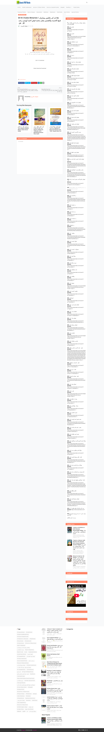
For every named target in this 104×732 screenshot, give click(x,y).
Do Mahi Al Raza (20, 709)
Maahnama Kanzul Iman (30, 698)
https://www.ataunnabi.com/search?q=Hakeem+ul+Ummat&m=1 (75, 183)
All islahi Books (22, 79)
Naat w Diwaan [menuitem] (31, 12)
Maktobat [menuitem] (46, 12)
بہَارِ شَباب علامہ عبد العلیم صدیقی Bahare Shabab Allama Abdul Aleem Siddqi (23, 129)
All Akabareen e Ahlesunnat (22, 638)
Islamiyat (35, 693)
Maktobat (19, 711)
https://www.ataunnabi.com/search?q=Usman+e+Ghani (75, 85)
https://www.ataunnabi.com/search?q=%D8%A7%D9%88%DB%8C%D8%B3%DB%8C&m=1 (76, 422)
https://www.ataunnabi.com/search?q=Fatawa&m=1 (75, 294)
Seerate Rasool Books (21, 654)
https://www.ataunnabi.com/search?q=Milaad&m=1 (75, 259)
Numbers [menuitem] (68, 7)
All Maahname (28, 693)
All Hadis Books (28, 641)
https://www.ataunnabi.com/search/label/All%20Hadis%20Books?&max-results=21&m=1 (76, 37)
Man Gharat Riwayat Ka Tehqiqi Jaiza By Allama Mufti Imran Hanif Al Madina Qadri (54, 663)
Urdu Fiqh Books (30, 669)
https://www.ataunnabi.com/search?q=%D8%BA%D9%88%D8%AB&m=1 (75, 155)
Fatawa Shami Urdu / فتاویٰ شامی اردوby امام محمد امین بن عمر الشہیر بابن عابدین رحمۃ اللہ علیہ (55, 690)
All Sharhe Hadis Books (31, 665)
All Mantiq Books (20, 698)
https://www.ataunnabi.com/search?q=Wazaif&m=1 (75, 279)
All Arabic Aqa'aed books (30, 680)
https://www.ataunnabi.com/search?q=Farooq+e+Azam (75, 78)
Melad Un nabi (20, 652)
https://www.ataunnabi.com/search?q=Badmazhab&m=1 (75, 191)
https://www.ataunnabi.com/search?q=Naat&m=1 (75, 272)
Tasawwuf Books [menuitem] (21, 12)
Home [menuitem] (19, 7)
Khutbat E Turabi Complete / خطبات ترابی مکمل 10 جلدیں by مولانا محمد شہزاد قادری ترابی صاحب (54, 673)
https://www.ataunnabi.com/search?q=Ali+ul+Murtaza (75, 92)
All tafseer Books (20, 689)
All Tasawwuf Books (21, 656)
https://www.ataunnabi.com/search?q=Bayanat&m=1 (75, 344)
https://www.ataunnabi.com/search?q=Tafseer (75, 30)
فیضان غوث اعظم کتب (31, 656)
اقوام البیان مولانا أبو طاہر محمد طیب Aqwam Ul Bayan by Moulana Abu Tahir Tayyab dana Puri (55, 129)
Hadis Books (34, 700)
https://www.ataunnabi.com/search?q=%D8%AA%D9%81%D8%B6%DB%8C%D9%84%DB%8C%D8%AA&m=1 (76, 228)
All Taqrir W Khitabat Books (27, 671)
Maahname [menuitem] (52, 12)
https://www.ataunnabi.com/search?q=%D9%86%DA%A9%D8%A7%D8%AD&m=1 (76, 494)
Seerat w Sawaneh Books (22, 660)
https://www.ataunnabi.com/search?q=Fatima (75, 98)
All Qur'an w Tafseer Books (30, 643)
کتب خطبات (31, 707)
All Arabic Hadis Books (21, 658)
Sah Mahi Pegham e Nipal (22, 707)
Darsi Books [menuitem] (67, 12)
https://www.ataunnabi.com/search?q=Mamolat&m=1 (75, 252)
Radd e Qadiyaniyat (21, 645)
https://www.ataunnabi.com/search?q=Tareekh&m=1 (75, 301)
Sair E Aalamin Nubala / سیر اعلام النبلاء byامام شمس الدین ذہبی (55, 638)
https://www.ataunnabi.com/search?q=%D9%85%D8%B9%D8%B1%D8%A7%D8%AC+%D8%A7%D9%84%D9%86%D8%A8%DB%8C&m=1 (76, 503)
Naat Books (32, 674)
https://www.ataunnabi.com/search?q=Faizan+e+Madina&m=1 (75, 314)
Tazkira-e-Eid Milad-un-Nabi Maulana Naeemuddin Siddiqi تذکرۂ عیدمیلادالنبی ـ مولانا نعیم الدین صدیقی (79, 530)
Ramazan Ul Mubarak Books (22, 663)
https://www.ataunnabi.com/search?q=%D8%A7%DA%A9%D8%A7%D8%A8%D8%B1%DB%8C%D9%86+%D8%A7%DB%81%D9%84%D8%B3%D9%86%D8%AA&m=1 (76, 137)
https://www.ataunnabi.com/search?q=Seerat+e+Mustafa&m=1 (75, 44)
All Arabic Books (20, 643)
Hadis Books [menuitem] (76, 7)
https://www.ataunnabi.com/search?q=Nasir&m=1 (75, 453)
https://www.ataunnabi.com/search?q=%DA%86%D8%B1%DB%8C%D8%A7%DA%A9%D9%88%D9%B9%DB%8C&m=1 (76, 445)
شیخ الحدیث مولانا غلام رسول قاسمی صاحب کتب (26, 685)
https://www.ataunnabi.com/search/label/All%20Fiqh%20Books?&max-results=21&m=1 (76, 394)
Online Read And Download (39, 68)
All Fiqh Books (32, 638)
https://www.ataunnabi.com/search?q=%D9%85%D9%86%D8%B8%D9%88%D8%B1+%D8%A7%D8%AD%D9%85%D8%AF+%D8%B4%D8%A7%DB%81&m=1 (76, 485)
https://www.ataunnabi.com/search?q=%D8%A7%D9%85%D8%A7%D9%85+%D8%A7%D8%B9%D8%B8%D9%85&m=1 (76, 147)
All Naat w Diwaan (20, 693)
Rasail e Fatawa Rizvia (29, 649)
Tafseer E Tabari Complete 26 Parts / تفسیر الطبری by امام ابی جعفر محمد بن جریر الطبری (54, 630)
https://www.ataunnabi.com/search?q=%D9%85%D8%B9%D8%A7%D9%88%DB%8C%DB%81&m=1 (76, 127)
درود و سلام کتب (20, 680)
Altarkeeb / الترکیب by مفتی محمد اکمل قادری (55, 681)
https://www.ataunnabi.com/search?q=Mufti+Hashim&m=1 (75, 430)
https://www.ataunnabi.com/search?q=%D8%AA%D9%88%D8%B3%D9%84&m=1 (76, 379)
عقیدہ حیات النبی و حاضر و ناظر (23, 674)
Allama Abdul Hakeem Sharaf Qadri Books (25, 678)
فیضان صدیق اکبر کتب (21, 665)
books (25, 652)
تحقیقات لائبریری (24, 26)
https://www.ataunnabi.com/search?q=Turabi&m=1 (75, 468)
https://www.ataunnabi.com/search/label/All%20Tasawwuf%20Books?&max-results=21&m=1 (76, 286)
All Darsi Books (20, 641)
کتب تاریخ (19, 671)
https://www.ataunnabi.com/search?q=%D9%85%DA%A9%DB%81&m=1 (75, 321)
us (27, 711)
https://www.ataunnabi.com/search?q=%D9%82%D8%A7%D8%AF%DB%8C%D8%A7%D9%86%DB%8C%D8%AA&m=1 (76, 199)
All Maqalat (30, 687)
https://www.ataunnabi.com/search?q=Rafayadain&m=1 (75, 409)
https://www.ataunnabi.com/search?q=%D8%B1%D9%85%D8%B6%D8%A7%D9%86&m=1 (76, 328)
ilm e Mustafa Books (21, 669)
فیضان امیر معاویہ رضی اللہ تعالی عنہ (24, 667)
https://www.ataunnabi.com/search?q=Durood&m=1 (75, 266)
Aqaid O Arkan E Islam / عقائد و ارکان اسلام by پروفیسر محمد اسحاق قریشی (55, 707)
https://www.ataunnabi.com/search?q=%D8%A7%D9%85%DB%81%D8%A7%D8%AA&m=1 (76, 106)
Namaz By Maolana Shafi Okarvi (53, 654)
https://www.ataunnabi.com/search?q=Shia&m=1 (75, 208)
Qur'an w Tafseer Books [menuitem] (39, 7)
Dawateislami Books (33, 652)
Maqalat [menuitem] (62, 7)
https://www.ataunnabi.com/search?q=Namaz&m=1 (75, 402)
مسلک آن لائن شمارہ (21, 700)
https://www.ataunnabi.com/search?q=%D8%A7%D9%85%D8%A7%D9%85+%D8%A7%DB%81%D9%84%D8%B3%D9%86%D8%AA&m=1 (76, 164)
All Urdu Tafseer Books (21, 687)
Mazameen (28, 700)
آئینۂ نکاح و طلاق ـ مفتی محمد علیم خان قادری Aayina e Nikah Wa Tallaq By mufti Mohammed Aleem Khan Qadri (39, 130)
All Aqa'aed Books (21, 632)
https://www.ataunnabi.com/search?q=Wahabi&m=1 (75, 214)
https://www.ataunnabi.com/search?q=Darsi (75, 58)
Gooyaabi (34, 730)
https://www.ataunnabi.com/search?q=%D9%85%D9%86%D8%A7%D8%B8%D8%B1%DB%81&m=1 (76, 236)
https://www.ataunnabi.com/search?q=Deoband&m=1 (75, 221)
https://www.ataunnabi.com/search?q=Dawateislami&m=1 (75, 415)
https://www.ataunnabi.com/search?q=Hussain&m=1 (75, 120)
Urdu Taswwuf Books (21, 702)
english (23, 711)
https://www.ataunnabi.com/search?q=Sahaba (75, 65)
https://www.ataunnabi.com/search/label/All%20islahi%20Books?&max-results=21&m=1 (76, 336)
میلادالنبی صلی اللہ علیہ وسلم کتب (23, 647)
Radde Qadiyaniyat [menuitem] (26, 7)
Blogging (23, 730)
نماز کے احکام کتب (20, 649)
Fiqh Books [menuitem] (59, 12)
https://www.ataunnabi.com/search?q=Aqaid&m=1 (75, 51)
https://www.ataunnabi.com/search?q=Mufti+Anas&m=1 (75, 437)
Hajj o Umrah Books (29, 709)
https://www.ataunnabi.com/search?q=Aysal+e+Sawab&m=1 (75, 387)
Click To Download (39, 60)
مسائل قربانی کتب (32, 711)
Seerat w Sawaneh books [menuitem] (53, 7)
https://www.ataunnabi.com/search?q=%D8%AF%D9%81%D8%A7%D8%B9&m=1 (76, 244)
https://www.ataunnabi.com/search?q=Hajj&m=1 (75, 307)
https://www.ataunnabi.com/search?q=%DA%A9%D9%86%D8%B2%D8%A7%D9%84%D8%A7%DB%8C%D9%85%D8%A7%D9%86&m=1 (76, 174)
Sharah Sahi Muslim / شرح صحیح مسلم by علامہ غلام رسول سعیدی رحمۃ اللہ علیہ (55, 647)
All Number (28, 696)
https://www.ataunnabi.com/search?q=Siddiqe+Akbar (75, 71)
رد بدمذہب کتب (31, 660)
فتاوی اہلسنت (30, 654)
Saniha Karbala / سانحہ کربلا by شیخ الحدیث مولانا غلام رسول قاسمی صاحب (55, 698)
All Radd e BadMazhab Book (23, 634)
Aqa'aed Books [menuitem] (75, 12)
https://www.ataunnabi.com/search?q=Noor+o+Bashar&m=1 (75, 372)
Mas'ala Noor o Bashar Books (23, 691)
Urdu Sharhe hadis (21, 676)
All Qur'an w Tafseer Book (22, 704)
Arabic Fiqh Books (20, 696)
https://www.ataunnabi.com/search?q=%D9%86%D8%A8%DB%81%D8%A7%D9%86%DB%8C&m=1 (76, 475)
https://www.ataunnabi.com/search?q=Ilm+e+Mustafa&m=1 (75, 365)
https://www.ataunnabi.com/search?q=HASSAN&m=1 (75, 113)
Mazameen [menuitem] (39, 12)
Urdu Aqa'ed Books (21, 682)
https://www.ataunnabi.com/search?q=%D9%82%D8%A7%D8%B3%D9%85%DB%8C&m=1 (76, 460)
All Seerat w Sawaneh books (22, 636)
